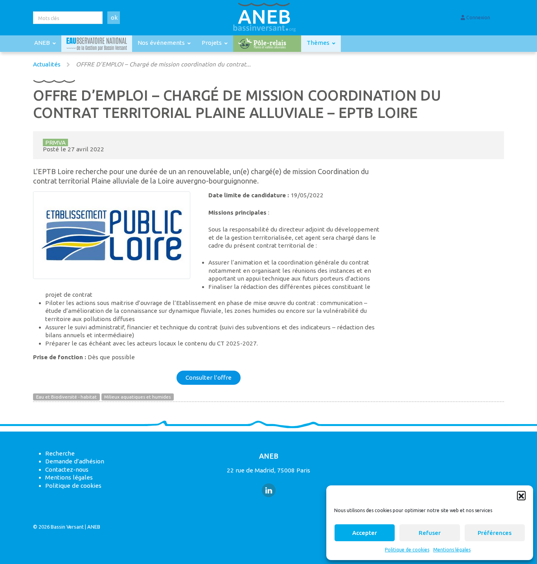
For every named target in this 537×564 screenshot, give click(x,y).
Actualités (47, 64)
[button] (521, 495)
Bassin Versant (67, 526)
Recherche (60, 453)
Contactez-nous (66, 469)
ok (114, 17)
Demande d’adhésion (74, 461)
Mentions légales (452, 549)
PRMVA (55, 142)
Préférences (494, 532)
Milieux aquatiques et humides (137, 397)
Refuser (430, 532)
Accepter (364, 532)
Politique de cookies (407, 549)
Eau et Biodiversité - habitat (66, 397)
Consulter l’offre (209, 377)
